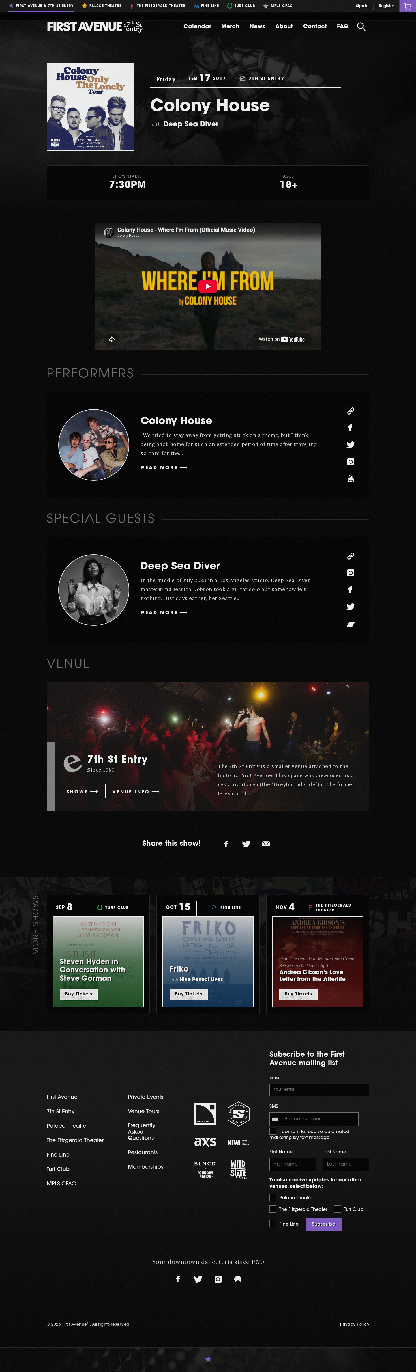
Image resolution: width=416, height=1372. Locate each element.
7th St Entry (61, 1112)
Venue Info (131, 792)
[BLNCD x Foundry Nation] (205, 1170)
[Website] (351, 411)
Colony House (176, 422)
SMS (273, 1106)
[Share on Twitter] (246, 844)
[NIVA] (239, 1142)
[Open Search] (361, 27)
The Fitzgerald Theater (302, 1209)
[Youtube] (351, 479)
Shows (78, 792)
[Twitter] (351, 445)
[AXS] (205, 1142)
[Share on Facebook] (226, 844)
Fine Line (288, 1224)
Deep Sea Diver (180, 567)
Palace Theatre (295, 1198)
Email (275, 1078)
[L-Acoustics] (205, 1114)
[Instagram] (351, 462)
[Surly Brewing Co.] (239, 1114)
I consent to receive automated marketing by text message (309, 1135)
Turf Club (353, 1209)
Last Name (334, 1152)
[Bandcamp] (351, 624)
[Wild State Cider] (239, 1170)
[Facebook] (351, 428)
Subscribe (323, 1224)
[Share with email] (266, 844)
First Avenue (62, 1097)
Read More (159, 468)
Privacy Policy (354, 1325)
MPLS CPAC (61, 1184)
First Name (281, 1152)
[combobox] (276, 1119)
